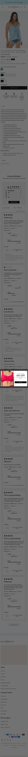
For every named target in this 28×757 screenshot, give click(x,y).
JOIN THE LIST (20, 382)
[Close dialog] (26, 371)
